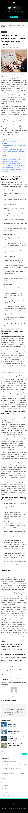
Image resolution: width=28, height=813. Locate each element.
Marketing (4, 792)
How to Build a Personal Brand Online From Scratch (13, 761)
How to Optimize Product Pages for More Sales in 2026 (14, 765)
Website (7, 700)
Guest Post (4, 788)
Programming (5, 795)
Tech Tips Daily (14, 11)
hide (9, 139)
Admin (3, 47)
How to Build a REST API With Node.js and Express (12, 773)
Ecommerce (4, 31)
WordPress (13, 700)
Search (3, 751)
